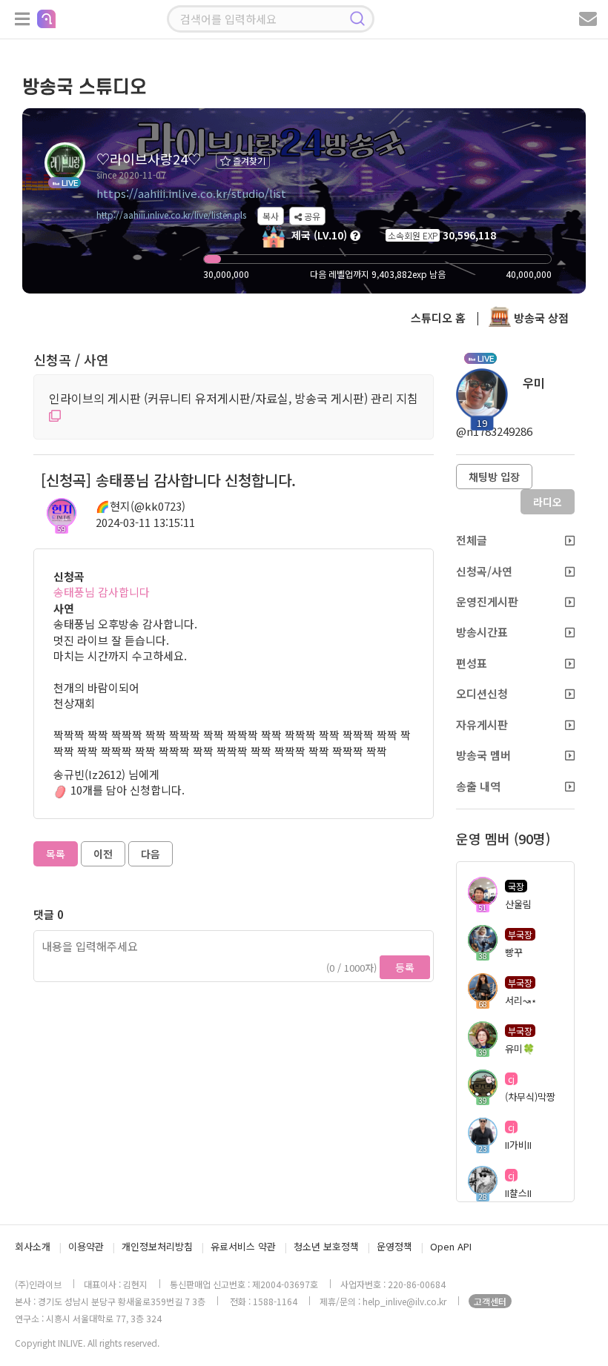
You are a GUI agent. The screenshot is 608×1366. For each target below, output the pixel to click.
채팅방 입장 (494, 476)
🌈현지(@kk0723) (140, 506)
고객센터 (490, 1301)
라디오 (547, 501)
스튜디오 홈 (438, 317)
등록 (404, 967)
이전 (103, 853)
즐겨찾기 (248, 160)
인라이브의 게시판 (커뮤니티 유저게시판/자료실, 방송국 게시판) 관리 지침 (233, 398)
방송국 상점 (540, 317)
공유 (311, 216)
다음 (150, 853)
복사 (270, 216)
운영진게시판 (487, 601)
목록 (55, 853)
